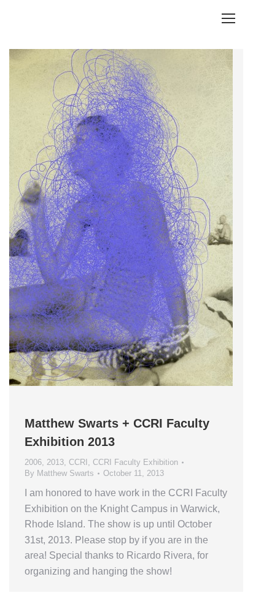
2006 (33, 462)
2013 (55, 462)
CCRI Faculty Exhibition (135, 462)
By (59, 473)
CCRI (78, 462)
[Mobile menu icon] (228, 18)
